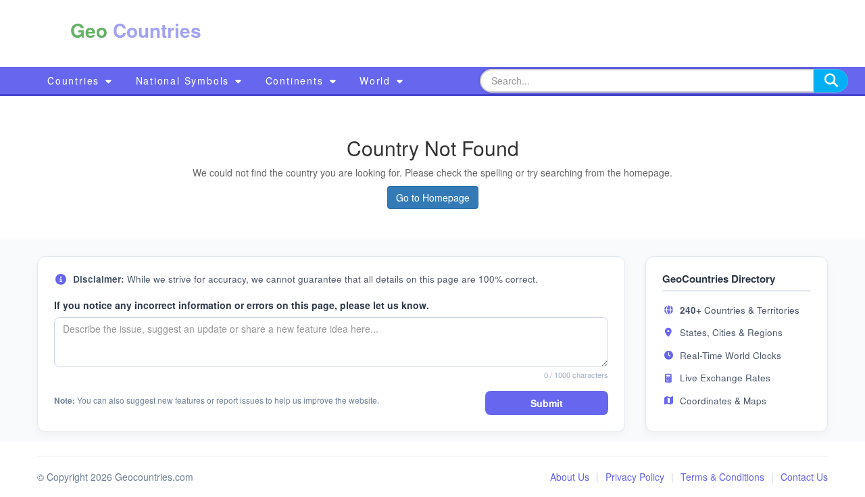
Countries (75, 80)
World (377, 80)
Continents (297, 80)
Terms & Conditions (722, 476)
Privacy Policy (635, 476)
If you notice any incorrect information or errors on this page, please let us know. (241, 305)
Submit (546, 403)
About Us (569, 476)
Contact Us (804, 476)
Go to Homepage (433, 197)
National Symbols (185, 80)
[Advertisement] (499, 33)
